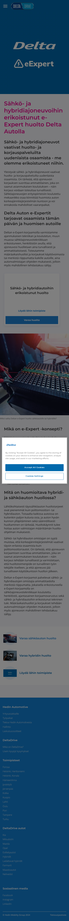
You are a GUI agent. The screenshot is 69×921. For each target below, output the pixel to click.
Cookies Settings (34, 476)
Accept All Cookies (34, 467)
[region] (34, 460)
